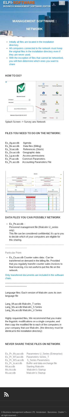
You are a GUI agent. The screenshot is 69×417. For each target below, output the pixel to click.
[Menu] (62, 3)
